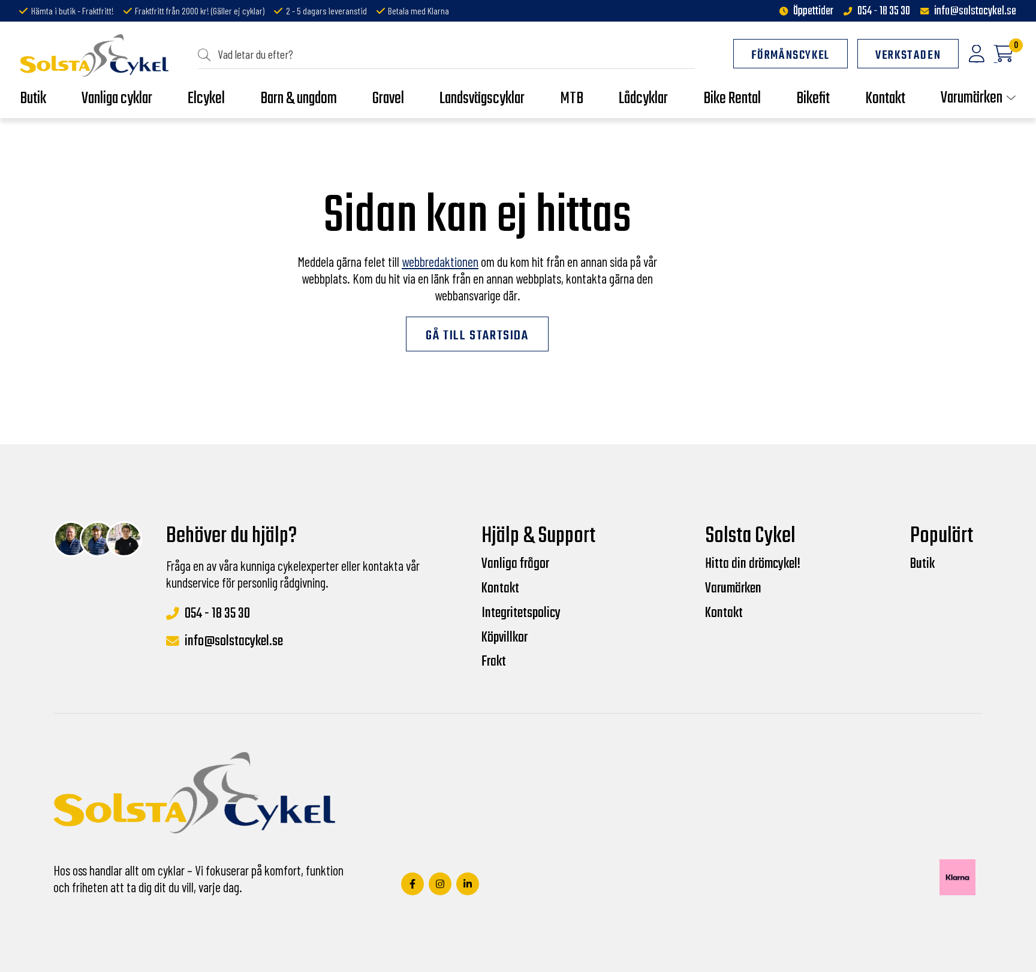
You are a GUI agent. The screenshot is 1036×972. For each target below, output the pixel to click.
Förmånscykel (790, 55)
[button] (208, 54)
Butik (922, 564)
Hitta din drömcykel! (752, 564)
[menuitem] (446, 54)
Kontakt (500, 588)
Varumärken (733, 588)
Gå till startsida (477, 336)
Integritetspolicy (521, 613)
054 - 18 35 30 (883, 11)
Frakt (493, 662)
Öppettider (813, 11)
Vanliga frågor (515, 564)
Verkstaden (908, 55)
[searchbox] (451, 54)
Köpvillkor (504, 638)
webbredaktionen (440, 261)
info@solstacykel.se (975, 11)
